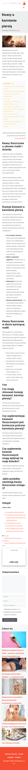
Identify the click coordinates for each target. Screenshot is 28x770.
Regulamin (10, 757)
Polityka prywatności (11, 754)
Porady (6, 535)
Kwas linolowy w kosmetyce (14, 525)
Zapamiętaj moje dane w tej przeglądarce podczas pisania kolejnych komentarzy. (12, 611)
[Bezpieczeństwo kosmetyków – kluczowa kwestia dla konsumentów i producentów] (14, 687)
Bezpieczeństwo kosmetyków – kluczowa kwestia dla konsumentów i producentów (13, 700)
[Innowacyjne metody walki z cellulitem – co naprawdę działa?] (14, 665)
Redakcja (18, 757)
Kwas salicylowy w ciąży (13, 523)
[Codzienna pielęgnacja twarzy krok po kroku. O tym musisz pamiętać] (14, 713)
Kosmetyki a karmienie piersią (15, 512)
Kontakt (21, 754)
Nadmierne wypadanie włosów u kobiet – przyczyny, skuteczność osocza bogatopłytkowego (13, 653)
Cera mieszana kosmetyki (11, 743)
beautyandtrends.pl (20, 138)
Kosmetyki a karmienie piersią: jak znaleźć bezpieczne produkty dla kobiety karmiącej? (16, 517)
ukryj (12, 83)
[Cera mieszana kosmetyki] (14, 734)
